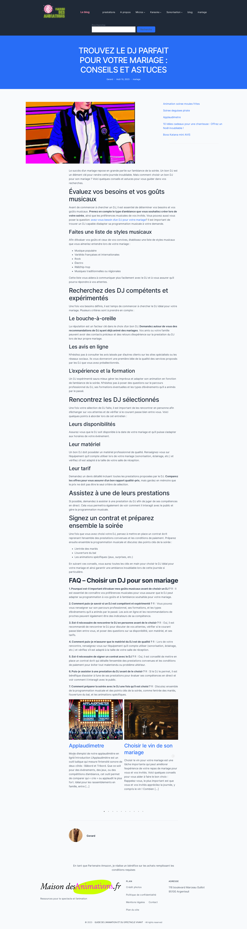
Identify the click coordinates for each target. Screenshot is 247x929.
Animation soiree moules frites (181, 103)
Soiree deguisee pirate (176, 110)
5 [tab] (121, 811)
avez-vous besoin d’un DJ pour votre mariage (118, 219)
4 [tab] (117, 811)
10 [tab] (142, 811)
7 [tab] (130, 811)
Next (173, 756)
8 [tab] (134, 811)
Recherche (98, 25)
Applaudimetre (172, 117)
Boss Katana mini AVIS (176, 134)
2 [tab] (108, 811)
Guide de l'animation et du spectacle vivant (119, 922)
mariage (136, 79)
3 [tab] (112, 811)
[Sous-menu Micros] (144, 12)
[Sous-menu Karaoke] (160, 12)
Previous (73, 756)
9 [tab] (138, 811)
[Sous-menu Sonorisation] (182, 12)
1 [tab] (104, 811)
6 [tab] (125, 811)
